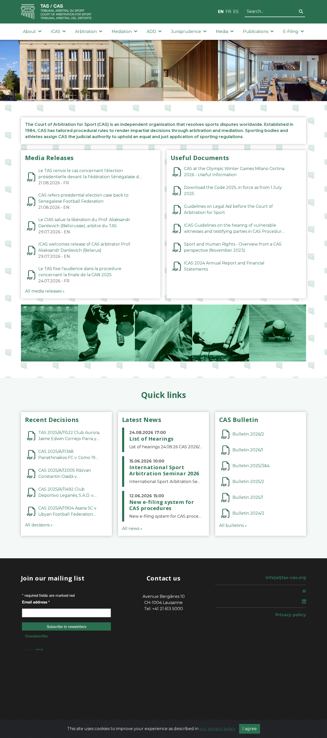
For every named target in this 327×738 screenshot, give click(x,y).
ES (236, 11)
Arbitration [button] (86, 31)
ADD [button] (151, 31)
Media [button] (222, 31)
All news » (132, 528)
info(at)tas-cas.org (285, 577)
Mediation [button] (122, 31)
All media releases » (45, 291)
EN (221, 11)
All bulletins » (233, 525)
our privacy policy (218, 728)
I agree (249, 728)
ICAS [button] (55, 31)
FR (228, 11)
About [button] (29, 31)
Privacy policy (290, 614)
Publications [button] (255, 31)
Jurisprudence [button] (186, 31)
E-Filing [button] (290, 31)
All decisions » (39, 525)
